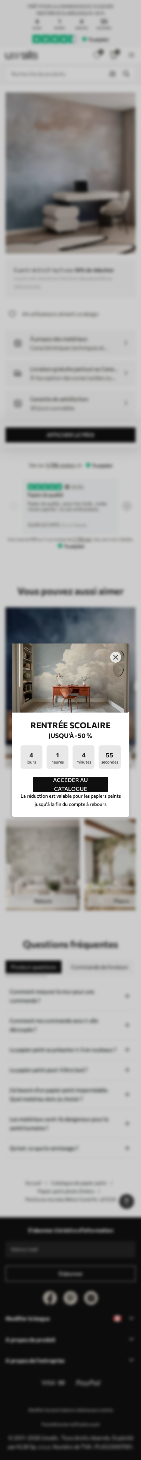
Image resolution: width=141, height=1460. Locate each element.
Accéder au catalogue (70, 784)
